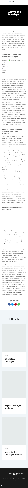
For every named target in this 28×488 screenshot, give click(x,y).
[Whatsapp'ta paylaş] (18, 304)
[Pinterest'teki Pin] (15, 304)
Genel (17, 19)
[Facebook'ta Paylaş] (9, 304)
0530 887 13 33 (16, 474)
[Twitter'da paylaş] (12, 304)
